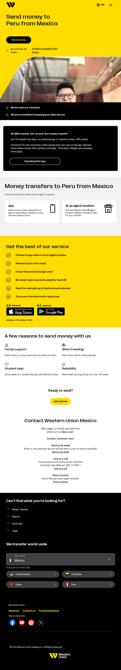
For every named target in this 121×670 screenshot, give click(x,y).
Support (16, 516)
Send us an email (60, 451)
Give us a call (60, 468)
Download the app (34, 161)
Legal (14, 530)
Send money (19, 40)
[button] (100, 4)
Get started (60, 401)
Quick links (17, 523)
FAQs (65, 431)
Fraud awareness (49, 610)
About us (14, 610)
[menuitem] (10, 4)
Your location (19, 556)
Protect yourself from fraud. (44, 50)
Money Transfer (20, 509)
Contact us (28, 610)
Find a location (60, 481)
